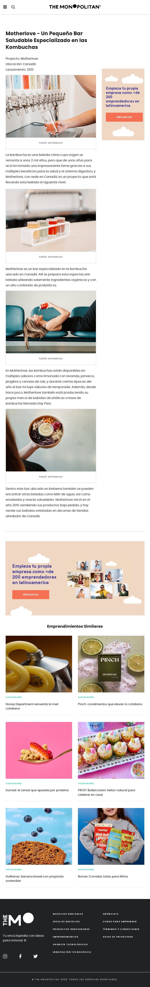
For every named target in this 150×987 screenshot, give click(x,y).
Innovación (72, 952)
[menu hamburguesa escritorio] (5, 7)
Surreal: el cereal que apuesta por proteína (37, 790)
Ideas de (66, 922)
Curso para (120, 922)
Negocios (68, 914)
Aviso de (118, 937)
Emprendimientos (66, 937)
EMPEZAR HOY (124, 117)
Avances (70, 945)
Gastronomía (14, 697)
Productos (71, 929)
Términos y (121, 929)
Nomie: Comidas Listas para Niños (103, 876)
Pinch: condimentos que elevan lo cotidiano (110, 704)
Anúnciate (111, 914)
